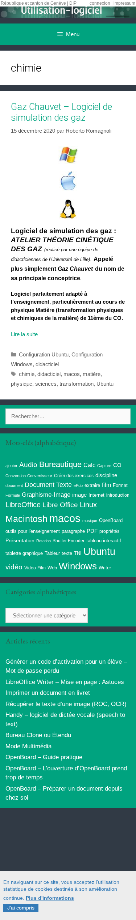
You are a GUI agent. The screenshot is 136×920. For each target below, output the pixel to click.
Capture (104, 465)
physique (21, 384)
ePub (78, 485)
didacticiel (47, 364)
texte (67, 553)
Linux (88, 505)
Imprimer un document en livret (47, 692)
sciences (46, 384)
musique (89, 520)
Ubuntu (105, 384)
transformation (76, 384)
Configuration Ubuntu (44, 354)
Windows (78, 566)
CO (117, 465)
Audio (28, 464)
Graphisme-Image (46, 494)
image (79, 495)
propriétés (109, 531)
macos (71, 374)
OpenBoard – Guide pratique (43, 757)
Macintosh (26, 519)
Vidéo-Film (35, 567)
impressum (124, 3)
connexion (100, 3)
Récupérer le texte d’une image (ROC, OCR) (66, 704)
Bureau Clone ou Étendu (38, 735)
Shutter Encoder (69, 540)
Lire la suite (24, 334)
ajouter (11, 465)
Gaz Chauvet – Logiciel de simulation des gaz (61, 112)
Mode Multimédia (28, 746)
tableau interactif (103, 540)
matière (91, 374)
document (14, 485)
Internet (96, 495)
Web (52, 567)
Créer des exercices (74, 475)
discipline (106, 475)
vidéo (13, 567)
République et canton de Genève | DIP (39, 3)
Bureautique (60, 464)
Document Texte (48, 484)
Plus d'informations (50, 898)
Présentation (19, 540)
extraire (92, 485)
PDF (92, 531)
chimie (26, 374)
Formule (12, 495)
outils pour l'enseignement (32, 531)
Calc (89, 465)
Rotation (43, 541)
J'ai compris (20, 908)
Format (120, 485)
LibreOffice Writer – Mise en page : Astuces (64, 682)
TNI (78, 553)
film (106, 485)
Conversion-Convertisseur (28, 476)
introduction (117, 495)
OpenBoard (111, 520)
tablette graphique (24, 553)
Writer (105, 567)
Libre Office (60, 505)
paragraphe (73, 531)
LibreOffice (23, 505)
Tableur (52, 553)
